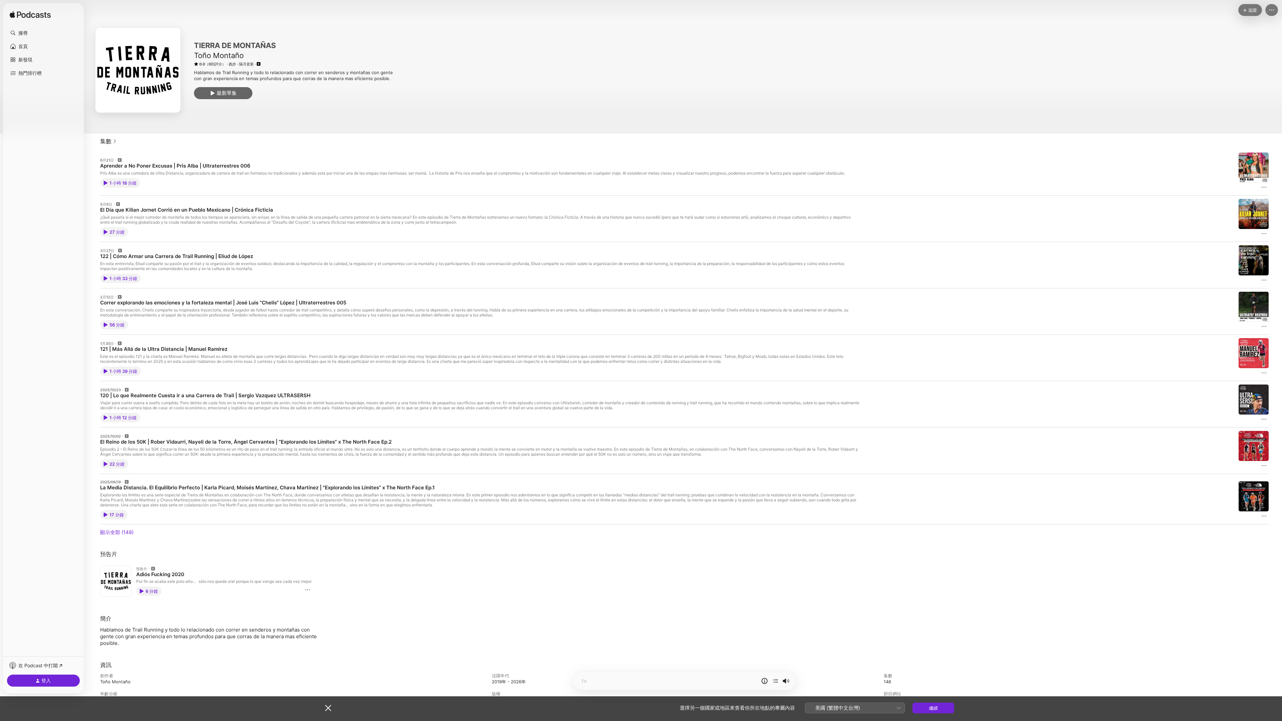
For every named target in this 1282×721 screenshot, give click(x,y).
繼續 (933, 708)
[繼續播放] (776, 681)
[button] (43, 33)
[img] (30, 15)
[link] (108, 141)
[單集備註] (765, 681)
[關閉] (328, 708)
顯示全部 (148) (117, 532)
